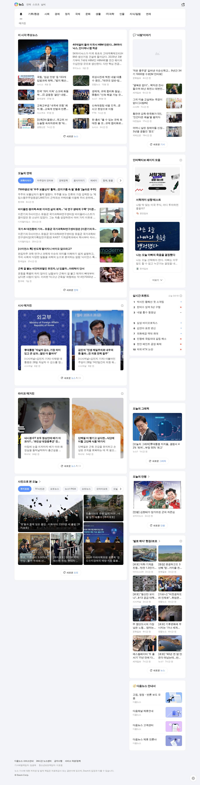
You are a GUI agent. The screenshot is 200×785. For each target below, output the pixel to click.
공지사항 (58, 761)
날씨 (43, 4)
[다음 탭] (120, 180)
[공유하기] (183, 4)
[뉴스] (21, 4)
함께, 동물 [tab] (108, 180)
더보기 (155, 280)
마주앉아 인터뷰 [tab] (45, 180)
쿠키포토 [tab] (24, 488)
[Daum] (16, 4)
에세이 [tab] (93, 180)
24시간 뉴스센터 (44, 761)
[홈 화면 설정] (193, 778)
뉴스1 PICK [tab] (70, 488)
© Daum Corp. (21, 775)
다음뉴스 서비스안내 (24, 761)
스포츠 (36, 4)
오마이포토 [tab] (101, 488)
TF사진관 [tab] (39, 488)
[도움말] (122, 305)
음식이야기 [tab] (79, 180)
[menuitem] (21, 14)
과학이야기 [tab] (25, 180)
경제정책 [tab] (63, 180)
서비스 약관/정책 (73, 761)
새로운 (72, 136)
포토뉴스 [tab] (54, 488)
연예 (28, 4)
